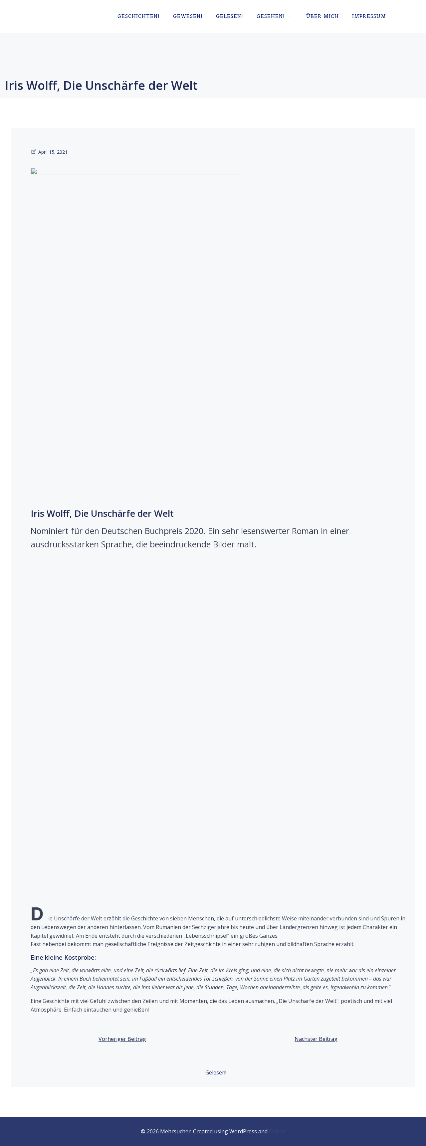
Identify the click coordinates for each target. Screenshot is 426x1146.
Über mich (322, 16)
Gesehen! (271, 16)
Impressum (369, 16)
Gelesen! (229, 16)
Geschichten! (138, 16)
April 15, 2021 (53, 152)
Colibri (277, 1131)
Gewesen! (188, 16)
